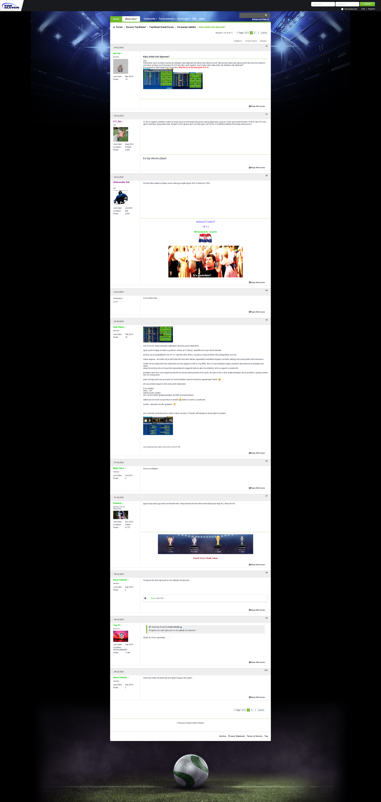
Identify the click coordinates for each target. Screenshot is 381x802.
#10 (266, 670)
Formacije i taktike (186, 27)
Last (263, 33)
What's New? (131, 19)
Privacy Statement (236, 736)
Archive (222, 736)
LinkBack (237, 41)
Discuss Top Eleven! (136, 27)
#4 (267, 290)
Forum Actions (166, 19)
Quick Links (183, 19)
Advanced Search (260, 19)
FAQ (194, 19)
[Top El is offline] (120, 636)
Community (149, 19)
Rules (202, 19)
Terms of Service (254, 736)
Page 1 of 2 (244, 33)
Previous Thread (185, 723)
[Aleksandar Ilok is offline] (120, 197)
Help (363, 9)
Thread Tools (250, 41)
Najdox (153, 598)
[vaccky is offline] (120, 66)
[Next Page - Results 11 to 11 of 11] (258, 32)
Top (266, 736)
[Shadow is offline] (120, 515)
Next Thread (198, 723)
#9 (267, 618)
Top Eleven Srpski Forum (161, 27)
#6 (267, 461)
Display (263, 41)
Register (371, 9)
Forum (116, 19)
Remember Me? (351, 9)
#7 (267, 496)
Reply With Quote (258, 106)
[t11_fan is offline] (120, 134)
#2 (267, 114)
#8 (267, 573)
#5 (267, 320)
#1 (267, 46)
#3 (267, 176)
